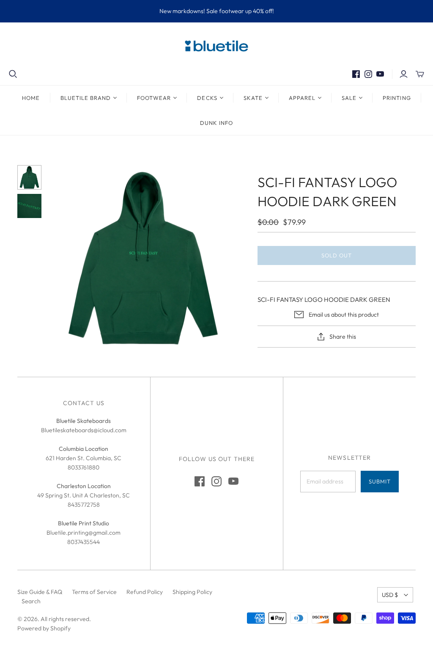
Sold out (336, 255)
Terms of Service (94, 592)
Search (31, 601)
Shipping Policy (192, 592)
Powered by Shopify (44, 628)
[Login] (403, 74)
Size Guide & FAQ (39, 592)
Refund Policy (144, 592)
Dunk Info (216, 122)
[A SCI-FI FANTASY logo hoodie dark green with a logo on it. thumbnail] (29, 177)
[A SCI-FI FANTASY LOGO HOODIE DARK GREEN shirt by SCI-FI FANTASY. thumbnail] (29, 206)
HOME (31, 97)
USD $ (390, 595)
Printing (397, 97)
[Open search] (13, 74)
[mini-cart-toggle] (420, 74)
